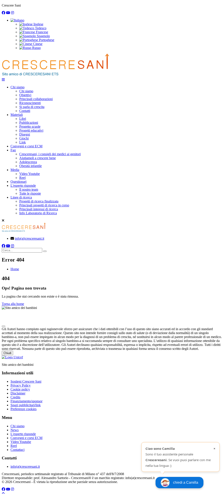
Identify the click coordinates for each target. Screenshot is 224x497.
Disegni (24, 134)
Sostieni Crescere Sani (25, 381)
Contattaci (17, 450)
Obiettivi (25, 95)
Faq (13, 150)
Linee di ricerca (21, 197)
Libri (22, 118)
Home (14, 269)
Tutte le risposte (30, 193)
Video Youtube (29, 174)
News (14, 430)
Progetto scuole (29, 126)
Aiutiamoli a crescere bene (37, 158)
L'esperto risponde (23, 185)
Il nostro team (28, 189)
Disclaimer (17, 393)
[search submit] (45, 251)
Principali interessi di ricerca (38, 209)
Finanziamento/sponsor (26, 401)
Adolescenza (28, 162)
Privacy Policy (20, 385)
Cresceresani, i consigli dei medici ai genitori (50, 154)
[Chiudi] (3, 326)
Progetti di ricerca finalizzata (38, 201)
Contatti (24, 111)
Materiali (16, 115)
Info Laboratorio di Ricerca (38, 213)
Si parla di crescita (31, 107)
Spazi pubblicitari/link (25, 405)
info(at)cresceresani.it (29, 238)
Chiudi (7, 353)
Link (22, 142)
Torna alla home (13, 304)
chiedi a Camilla (185, 482)
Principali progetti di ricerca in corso (44, 205)
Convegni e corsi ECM (26, 146)
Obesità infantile (30, 166)
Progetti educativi (31, 130)
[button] (17, 20)
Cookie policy (20, 389)
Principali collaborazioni (36, 99)
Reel (22, 178)
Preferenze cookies (23, 409)
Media (14, 170)
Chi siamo (17, 87)
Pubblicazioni (28, 122)
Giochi (24, 138)
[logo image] (24, 231)
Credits (15, 397)
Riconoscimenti (30, 103)
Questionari (18, 181)
